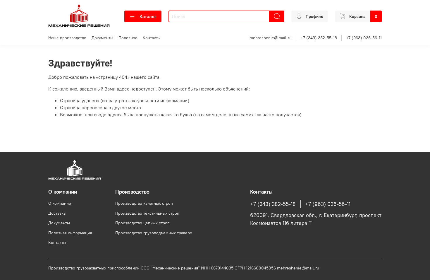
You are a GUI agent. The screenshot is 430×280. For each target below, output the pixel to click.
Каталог (148, 16)
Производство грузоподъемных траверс (153, 232)
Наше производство (67, 37)
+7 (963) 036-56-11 (364, 37)
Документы (102, 37)
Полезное (127, 37)
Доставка (57, 213)
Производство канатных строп (144, 203)
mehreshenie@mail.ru (271, 37)
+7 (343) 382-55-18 (319, 37)
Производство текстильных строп (147, 213)
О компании (59, 203)
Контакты (152, 37)
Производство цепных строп (142, 223)
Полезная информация (70, 232)
